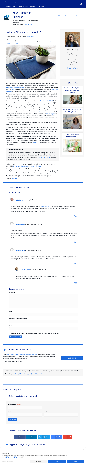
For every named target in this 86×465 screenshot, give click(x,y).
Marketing (32, 6)
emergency (36, 142)
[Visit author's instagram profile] (69, 71)
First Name (11, 412)
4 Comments (30, 36)
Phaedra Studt (20, 250)
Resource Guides (57, 16)
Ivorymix (14, 178)
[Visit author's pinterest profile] (71, 71)
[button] (48, 6)
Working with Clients (10, 6)
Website (11, 326)
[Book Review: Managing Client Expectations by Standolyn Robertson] (72, 99)
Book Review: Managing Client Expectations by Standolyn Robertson (72, 90)
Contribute (63, 20)
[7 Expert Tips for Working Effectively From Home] (72, 145)
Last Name (47, 412)
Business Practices (23, 6)
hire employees (50, 114)
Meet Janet (73, 20)
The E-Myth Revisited (46, 101)
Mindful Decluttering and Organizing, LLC (27, 374)
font (13, 89)
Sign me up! (12, 420)
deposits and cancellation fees (15, 87)
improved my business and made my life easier (27, 166)
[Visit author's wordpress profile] (77, 71)
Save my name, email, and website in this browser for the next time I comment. (35, 333)
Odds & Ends (41, 6)
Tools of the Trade (39, 2)
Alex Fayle (19, 200)
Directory (78, 16)
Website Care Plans (44, 157)
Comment (12, 292)
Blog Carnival (8, 2)
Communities (68, 16)
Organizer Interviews (19, 2)
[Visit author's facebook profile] (66, 71)
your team (42, 111)
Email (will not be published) (18, 318)
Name (11, 311)
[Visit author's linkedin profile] (74, 71)
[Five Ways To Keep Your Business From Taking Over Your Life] (72, 122)
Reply (75, 216)
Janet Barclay (28, 24)
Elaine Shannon (45, 206)
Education (29, 2)
